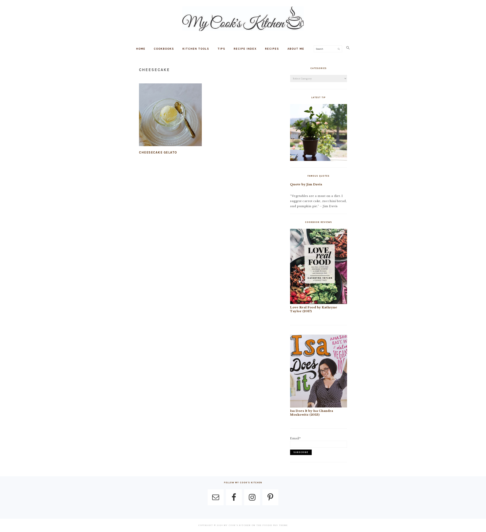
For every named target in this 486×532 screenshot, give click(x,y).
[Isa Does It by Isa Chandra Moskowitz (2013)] (318, 406)
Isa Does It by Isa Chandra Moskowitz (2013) (311, 412)
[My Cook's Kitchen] (243, 32)
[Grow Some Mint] (318, 160)
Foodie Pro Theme (275, 525)
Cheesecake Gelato (158, 152)
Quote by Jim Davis (306, 184)
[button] (348, 48)
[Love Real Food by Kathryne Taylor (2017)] (318, 303)
